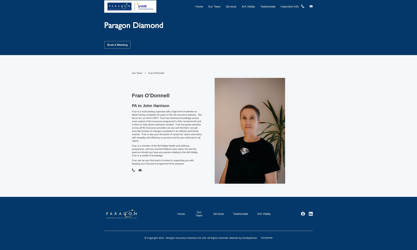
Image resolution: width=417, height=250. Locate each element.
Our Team (214, 6)
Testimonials (267, 6)
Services (231, 6)
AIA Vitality (248, 6)
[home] (130, 6)
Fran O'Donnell (156, 73)
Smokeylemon (249, 237)
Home (199, 6)
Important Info (290, 6)
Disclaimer (267, 237)
